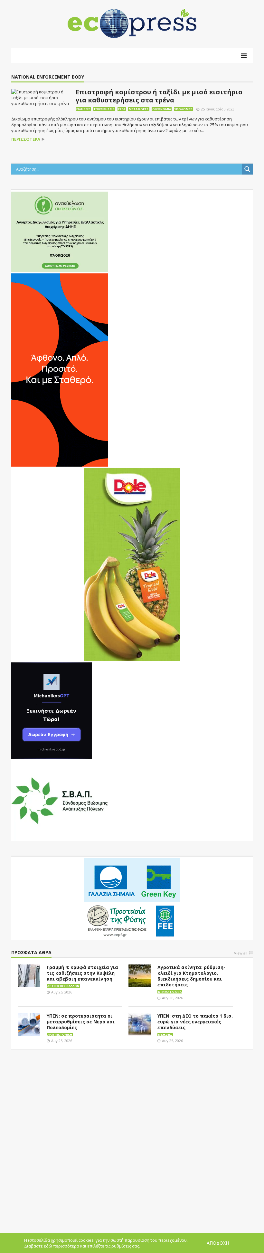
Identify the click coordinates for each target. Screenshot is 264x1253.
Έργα (121, 109)
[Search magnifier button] (247, 169)
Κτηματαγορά (170, 991)
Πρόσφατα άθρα (31, 952)
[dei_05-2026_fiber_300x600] (59, 369)
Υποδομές (183, 109)
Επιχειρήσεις (104, 109)
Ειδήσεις (83, 109)
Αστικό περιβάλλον (63, 986)
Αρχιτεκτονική (59, 1034)
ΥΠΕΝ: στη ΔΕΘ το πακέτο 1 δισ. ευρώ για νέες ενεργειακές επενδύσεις (195, 1021)
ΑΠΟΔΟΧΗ (218, 1243)
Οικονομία (161, 109)
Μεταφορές (139, 109)
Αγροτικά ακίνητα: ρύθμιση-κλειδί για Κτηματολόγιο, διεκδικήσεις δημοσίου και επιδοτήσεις (191, 976)
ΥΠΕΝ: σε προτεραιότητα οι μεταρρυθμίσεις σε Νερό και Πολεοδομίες (81, 1021)
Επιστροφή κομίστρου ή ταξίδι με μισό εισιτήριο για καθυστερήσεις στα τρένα (159, 96)
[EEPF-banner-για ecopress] (132, 897)
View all (240, 953)
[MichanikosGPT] (51, 710)
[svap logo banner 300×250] (59, 800)
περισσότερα (25, 139)
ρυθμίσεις (121, 1246)
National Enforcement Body (47, 77)
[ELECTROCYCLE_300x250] (59, 231)
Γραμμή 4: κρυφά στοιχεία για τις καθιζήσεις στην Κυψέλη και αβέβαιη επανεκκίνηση (82, 973)
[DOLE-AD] (132, 564)
